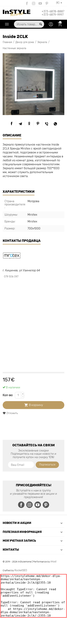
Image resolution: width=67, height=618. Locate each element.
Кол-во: (8, 395)
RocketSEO (20, 570)
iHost (53, 561)
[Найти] (40, 24)
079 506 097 (11, 276)
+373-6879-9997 (53, 14)
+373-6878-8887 (53, 11)
